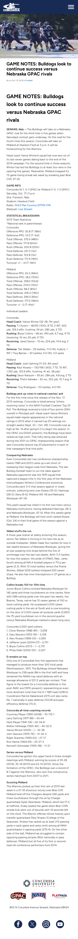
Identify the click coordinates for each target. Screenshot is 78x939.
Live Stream (25, 209)
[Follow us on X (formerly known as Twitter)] (32, 924)
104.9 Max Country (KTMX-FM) (33, 205)
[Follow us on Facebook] (18, 924)
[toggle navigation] (71, 7)
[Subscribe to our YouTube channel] (60, 924)
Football (29, 80)
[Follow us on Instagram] (46, 924)
